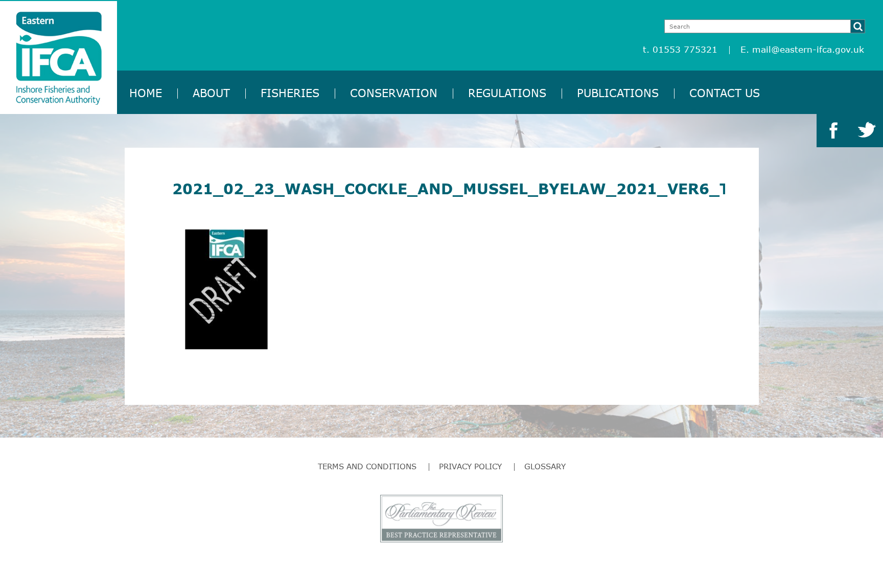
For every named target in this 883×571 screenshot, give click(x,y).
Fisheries (290, 92)
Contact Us (724, 92)
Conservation (393, 92)
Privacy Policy (470, 466)
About (211, 92)
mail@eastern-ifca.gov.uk (808, 49)
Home (145, 92)
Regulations (507, 92)
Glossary (545, 466)
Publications (618, 92)
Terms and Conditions (367, 466)
